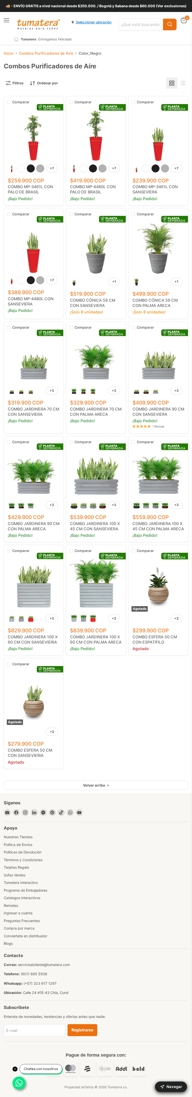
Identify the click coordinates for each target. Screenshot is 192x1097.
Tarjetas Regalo (16, 867)
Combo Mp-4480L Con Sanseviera (31, 301)
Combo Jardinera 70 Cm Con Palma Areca (96, 412)
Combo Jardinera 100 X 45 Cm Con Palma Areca (158, 526)
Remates (11, 905)
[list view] (182, 83)
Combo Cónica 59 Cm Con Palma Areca (155, 303)
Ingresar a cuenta (18, 913)
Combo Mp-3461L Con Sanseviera (155, 189)
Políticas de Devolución (23, 852)
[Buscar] (169, 24)
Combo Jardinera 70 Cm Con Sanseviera (33, 412)
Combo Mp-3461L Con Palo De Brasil (30, 189)
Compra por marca (19, 928)
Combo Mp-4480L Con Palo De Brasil (93, 189)
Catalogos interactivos (22, 898)
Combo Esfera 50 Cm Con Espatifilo (154, 639)
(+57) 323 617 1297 (40, 983)
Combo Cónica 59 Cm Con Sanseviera (92, 303)
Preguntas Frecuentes (22, 921)
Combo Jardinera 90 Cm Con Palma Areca (34, 526)
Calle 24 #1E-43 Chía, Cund (45, 992)
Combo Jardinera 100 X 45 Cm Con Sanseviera (95, 526)
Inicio (9, 53)
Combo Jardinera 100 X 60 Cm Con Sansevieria (33, 639)
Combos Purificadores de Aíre (46, 53)
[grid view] (171, 83)
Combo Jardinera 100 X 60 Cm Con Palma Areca (96, 639)
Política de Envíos (18, 844)
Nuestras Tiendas (18, 837)
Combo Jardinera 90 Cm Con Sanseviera (158, 412)
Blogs (8, 943)
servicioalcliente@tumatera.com (44, 964)
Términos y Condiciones (23, 860)
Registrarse (82, 1030)
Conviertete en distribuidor (25, 936)
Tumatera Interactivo (21, 882)
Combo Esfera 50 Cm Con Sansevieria (30, 753)
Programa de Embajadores (25, 890)
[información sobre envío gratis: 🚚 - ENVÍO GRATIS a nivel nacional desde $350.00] (96, 6)
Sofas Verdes (14, 875)
